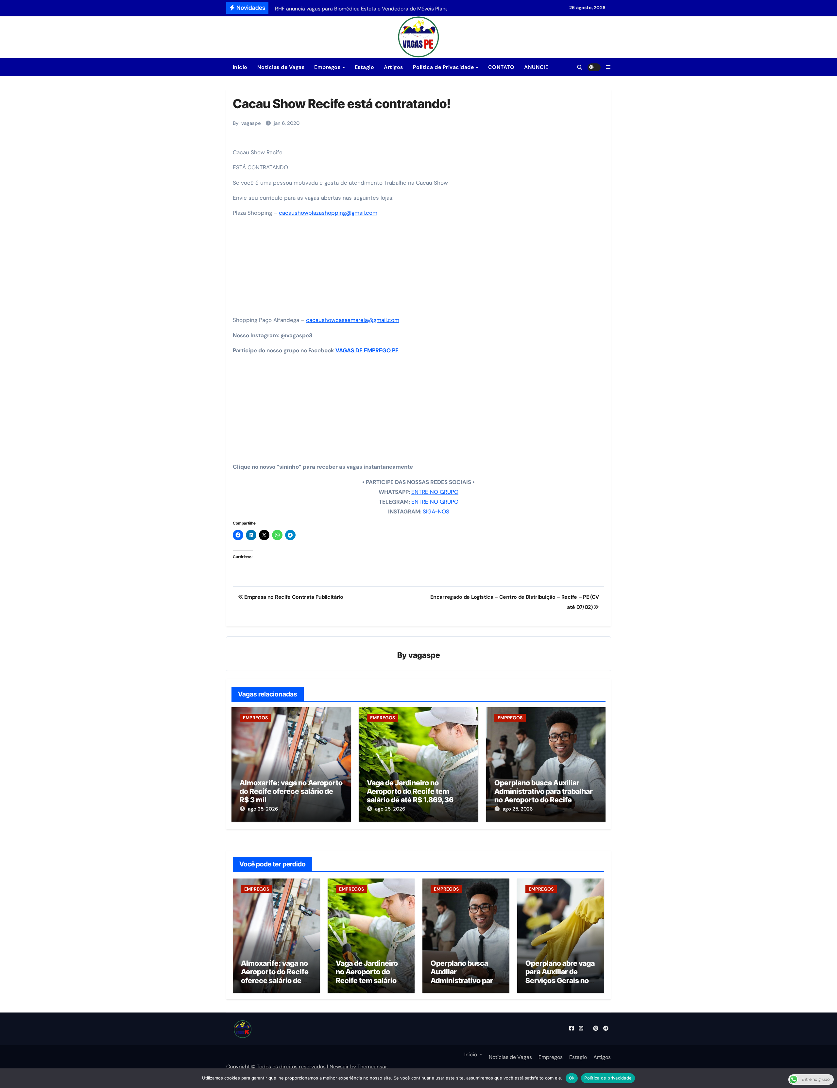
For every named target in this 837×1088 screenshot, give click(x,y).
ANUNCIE (536, 67)
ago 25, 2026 (263, 809)
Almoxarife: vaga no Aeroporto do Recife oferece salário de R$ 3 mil (291, 791)
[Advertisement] (419, 268)
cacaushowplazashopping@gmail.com (328, 212)
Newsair (339, 1066)
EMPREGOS (255, 718)
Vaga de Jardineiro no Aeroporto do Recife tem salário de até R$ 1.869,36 (410, 791)
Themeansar (372, 1066)
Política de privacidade (608, 1077)
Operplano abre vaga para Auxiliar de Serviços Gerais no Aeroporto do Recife (560, 976)
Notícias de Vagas (281, 67)
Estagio (364, 67)
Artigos (393, 67)
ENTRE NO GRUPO (434, 491)
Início (239, 67)
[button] (608, 67)
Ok (572, 1077)
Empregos (328, 67)
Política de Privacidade (444, 67)
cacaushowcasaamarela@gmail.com (352, 320)
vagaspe (251, 123)
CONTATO (501, 67)
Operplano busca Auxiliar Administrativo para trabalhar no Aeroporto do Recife (543, 791)
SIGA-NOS (436, 511)
